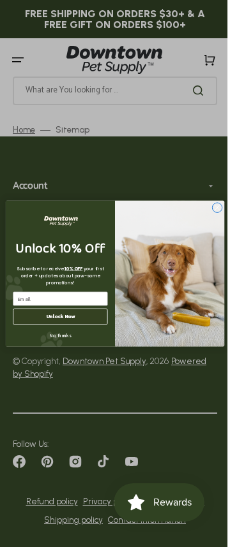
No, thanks (55, 335)
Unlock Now (55, 317)
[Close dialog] (212, 207)
